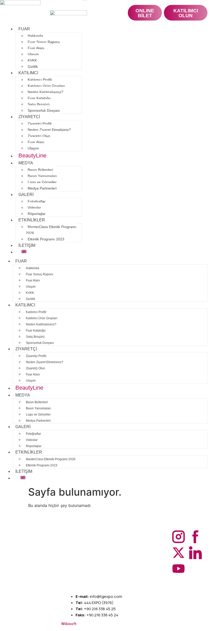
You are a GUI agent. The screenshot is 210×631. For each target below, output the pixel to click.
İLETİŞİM (26, 245)
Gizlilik (33, 66)
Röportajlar (37, 214)
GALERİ (26, 194)
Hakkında (35, 36)
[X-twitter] (178, 552)
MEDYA (25, 163)
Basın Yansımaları (42, 176)
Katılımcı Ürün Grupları (46, 86)
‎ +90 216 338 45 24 (97, 615)
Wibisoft (69, 623)
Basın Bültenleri (40, 170)
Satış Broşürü (39, 104)
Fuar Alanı (36, 48)
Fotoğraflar (37, 201)
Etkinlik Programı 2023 (46, 239)
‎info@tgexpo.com (99, 596)
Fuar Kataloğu (39, 98)
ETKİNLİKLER (31, 220)
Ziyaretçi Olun (39, 136)
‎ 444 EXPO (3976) (94, 602)
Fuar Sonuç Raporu (44, 42)
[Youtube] (178, 568)
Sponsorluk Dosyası (44, 110)
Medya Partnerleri (42, 188)
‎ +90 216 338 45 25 (96, 608)
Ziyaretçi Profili (39, 123)
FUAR (24, 29)
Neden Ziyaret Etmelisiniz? (49, 130)
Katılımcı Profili (40, 80)
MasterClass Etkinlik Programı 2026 (51, 230)
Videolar (34, 207)
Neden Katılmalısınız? (45, 92)
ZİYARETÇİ (29, 117)
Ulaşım (33, 54)
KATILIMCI (28, 73)
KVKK (32, 60)
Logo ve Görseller (42, 182)
